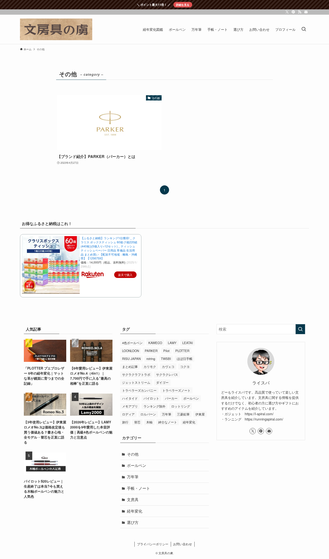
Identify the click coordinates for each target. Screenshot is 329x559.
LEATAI (187, 342)
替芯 (137, 422)
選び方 (132, 522)
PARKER (151, 350)
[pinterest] (293, 12)
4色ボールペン (132, 342)
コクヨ (185, 366)
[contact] (306, 12)
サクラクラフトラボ (136, 374)
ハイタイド (130, 398)
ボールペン (191, 398)
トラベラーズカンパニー (139, 390)
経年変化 (189, 422)
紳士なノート (167, 422)
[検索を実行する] (300, 329)
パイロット (151, 398)
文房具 (132, 499)
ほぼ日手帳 (184, 358)
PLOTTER (182, 350)
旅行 (125, 422)
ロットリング (180, 406)
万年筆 (166, 414)
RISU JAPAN (131, 358)
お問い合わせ (182, 544)
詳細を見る (182, 4)
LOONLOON (130, 350)
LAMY (172, 342)
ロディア (128, 414)
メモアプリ (130, 406)
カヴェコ (168, 366)
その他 (132, 454)
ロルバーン (148, 414)
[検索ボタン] (303, 29)
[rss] (299, 12)
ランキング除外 (154, 406)
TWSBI (166, 358)
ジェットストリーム (136, 382)
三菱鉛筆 (183, 414)
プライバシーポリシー (152, 544)
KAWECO (155, 342)
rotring (150, 358)
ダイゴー (162, 382)
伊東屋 (200, 414)
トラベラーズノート (176, 390)
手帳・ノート (138, 488)
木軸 (149, 422)
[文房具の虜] (56, 29)
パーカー (171, 398)
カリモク (150, 366)
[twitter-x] (287, 12)
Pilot (166, 350)
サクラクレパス (167, 374)
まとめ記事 (130, 366)
